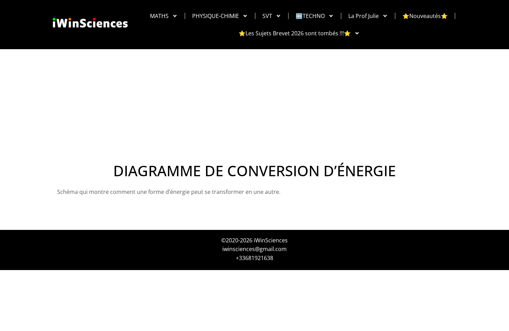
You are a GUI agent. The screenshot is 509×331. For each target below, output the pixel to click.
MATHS (159, 16)
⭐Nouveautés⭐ (425, 16)
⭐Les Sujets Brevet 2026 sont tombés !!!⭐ (295, 33)
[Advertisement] (254, 100)
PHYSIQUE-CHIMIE (215, 16)
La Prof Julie (363, 16)
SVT (267, 16)
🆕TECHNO (310, 16)
